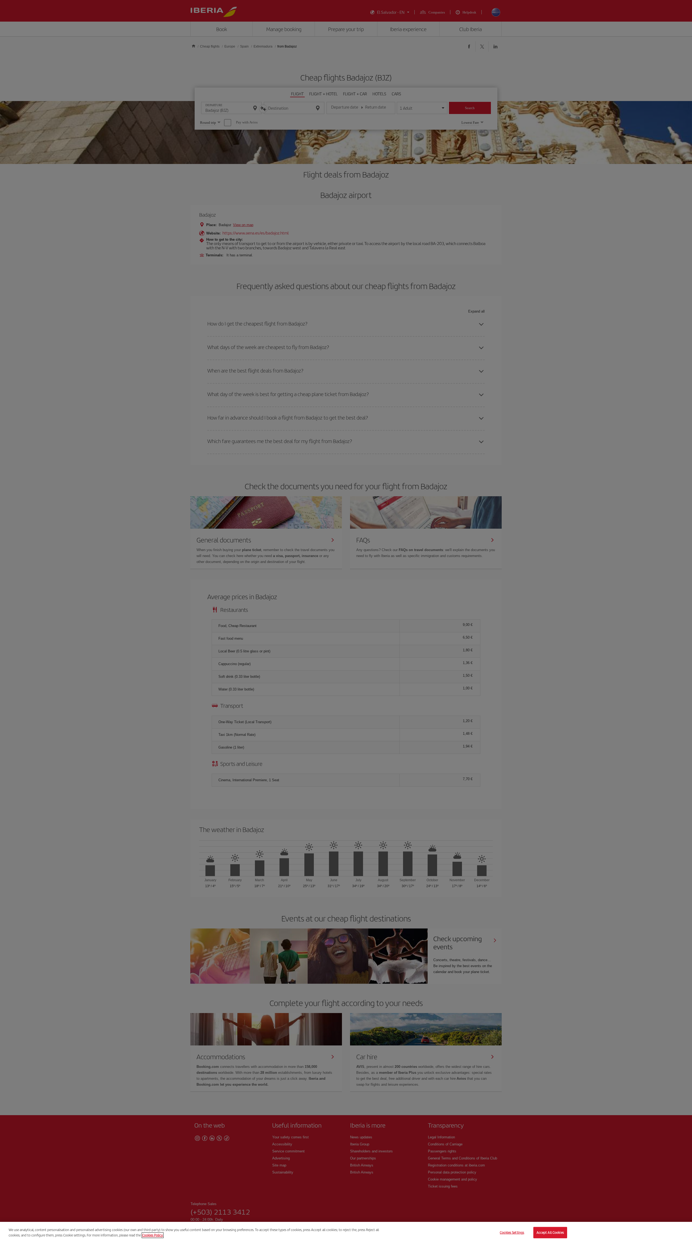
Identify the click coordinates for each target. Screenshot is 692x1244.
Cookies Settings (512, 1232)
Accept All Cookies (550, 1232)
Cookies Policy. (152, 1235)
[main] (346, 1233)
